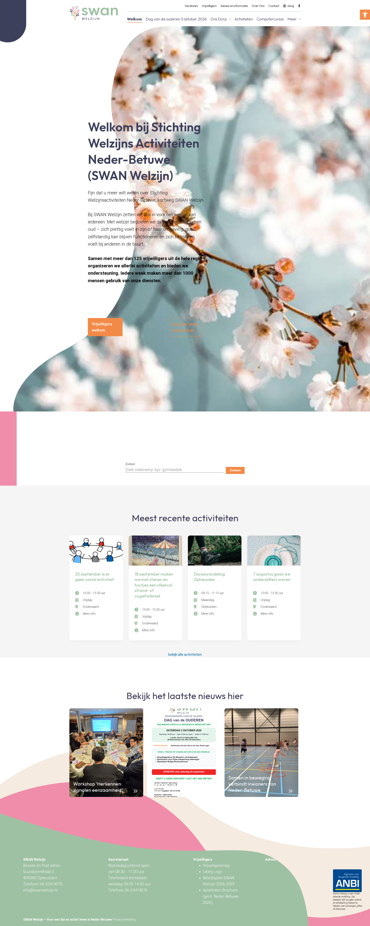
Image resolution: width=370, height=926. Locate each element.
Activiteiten (244, 19)
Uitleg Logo (212, 871)
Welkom (134, 19)
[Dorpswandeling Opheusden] (214, 551)
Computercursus (270, 19)
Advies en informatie (234, 6)
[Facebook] (299, 5)
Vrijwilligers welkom (102, 327)
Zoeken (130, 464)
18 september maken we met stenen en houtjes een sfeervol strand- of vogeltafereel (154, 585)
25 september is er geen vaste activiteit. (95, 576)
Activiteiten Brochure (220, 890)
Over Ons (258, 6)
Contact (273, 6)
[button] (365, 15)
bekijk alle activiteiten (185, 654)
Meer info (89, 613)
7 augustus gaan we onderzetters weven (271, 576)
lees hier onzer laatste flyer (186, 327)
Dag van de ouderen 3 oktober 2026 (176, 19)
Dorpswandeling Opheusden (209, 576)
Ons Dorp (219, 19)
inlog (291, 6)
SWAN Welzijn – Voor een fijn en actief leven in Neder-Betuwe (67, 919)
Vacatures (191, 6)
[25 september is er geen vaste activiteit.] (96, 551)
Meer (292, 19)
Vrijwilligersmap (216, 865)
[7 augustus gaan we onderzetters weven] (274, 551)
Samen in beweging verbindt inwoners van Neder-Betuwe (252, 784)
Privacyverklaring (124, 919)
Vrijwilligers (209, 6)
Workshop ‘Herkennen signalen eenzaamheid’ (98, 787)
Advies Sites (275, 859)
